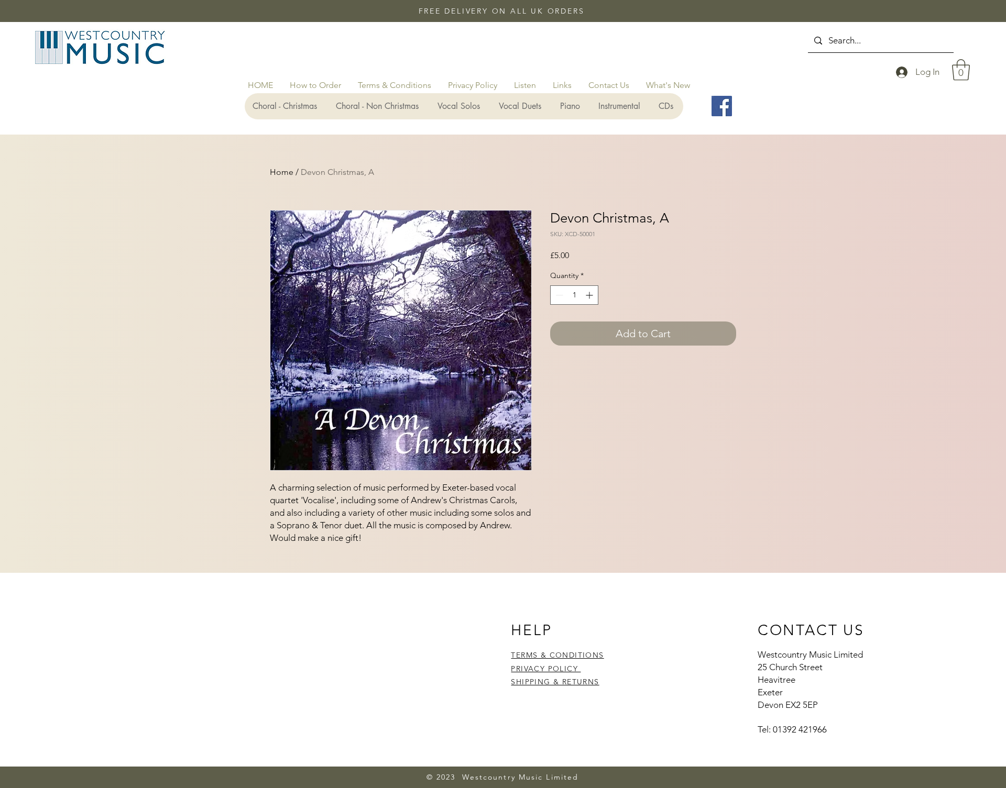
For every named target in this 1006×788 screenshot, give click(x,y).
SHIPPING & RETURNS (555, 681)
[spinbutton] (574, 295)
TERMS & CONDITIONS (557, 655)
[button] (961, 69)
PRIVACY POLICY (546, 668)
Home (281, 172)
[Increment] (590, 295)
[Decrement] (558, 295)
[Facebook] (722, 106)
